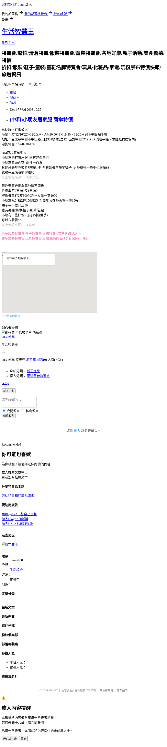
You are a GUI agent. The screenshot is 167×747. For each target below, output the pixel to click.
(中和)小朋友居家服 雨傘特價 (41, 119)
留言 (40, 359)
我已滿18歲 (10, 738)
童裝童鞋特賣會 (38, 376)
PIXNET (53, 690)
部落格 (15, 97)
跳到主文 (8, 43)
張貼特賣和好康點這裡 (18, 496)
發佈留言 (8, 415)
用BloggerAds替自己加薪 (19, 514)
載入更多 (8, 391)
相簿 (13, 92)
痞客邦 (31, 359)
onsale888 (8, 336)
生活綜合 (35, 84)
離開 (23, 738)
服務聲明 (122, 690)
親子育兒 (33, 371)
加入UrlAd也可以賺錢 (17, 524)
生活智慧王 (18, 31)
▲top (5, 383)
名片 (13, 102)
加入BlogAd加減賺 (15, 519)
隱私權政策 (106, 690)
